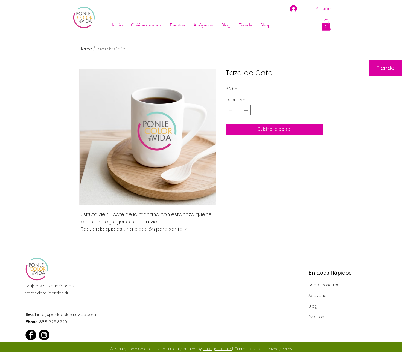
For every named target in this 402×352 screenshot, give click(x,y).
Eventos (316, 317)
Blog (312, 306)
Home (85, 49)
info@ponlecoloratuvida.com (66, 314)
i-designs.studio (217, 348)
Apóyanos (318, 295)
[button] (326, 25)
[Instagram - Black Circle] (44, 335)
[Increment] (246, 110)
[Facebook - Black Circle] (30, 335)
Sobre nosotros (323, 285)
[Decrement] (229, 110)
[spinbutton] (238, 110)
